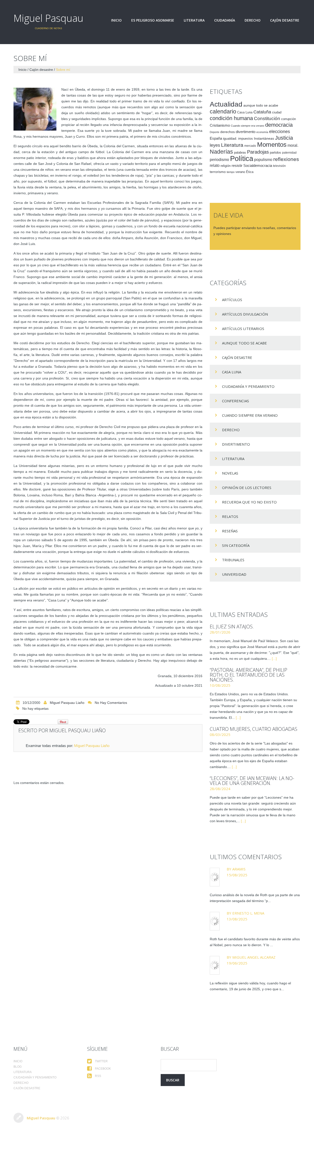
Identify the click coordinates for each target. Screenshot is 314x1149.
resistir (237, 165)
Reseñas (230, 530)
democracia (279, 125)
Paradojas (258, 152)
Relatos (230, 516)
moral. (293, 145)
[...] (274, 658)
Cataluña (262, 112)
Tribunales (233, 559)
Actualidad (226, 104)
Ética (249, 172)
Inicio (116, 20)
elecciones (279, 131)
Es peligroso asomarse (152, 20)
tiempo (231, 172)
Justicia (284, 138)
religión (226, 166)
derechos (227, 132)
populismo (263, 160)
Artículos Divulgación (245, 314)
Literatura (194, 20)
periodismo (219, 160)
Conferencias (235, 400)
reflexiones (286, 159)
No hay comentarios (111, 703)
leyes (215, 145)
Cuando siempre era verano (247, 125)
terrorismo (218, 172)
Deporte (214, 132)
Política (241, 158)
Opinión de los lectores (246, 487)
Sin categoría (235, 545)
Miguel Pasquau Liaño (67, 703)
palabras (240, 152)
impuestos (245, 138)
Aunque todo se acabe (244, 343)
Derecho (253, 20)
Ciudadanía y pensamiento (248, 386)
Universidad (234, 574)
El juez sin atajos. (232, 626)
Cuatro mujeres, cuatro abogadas (253, 729)
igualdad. (230, 138)
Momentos (272, 144)
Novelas (230, 473)
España (216, 138)
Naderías (221, 151)
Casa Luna (244, 112)
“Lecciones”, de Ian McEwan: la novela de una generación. (252, 780)
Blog (17, 1066)
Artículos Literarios (243, 328)
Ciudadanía (224, 20)
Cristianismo (220, 125)
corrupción (288, 119)
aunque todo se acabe (260, 105)
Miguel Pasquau (48, 18)
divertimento (245, 132)
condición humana (231, 118)
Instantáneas (264, 138)
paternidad (289, 152)
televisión (279, 166)
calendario (223, 111)
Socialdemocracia (257, 166)
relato (215, 165)
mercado (250, 145)
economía (262, 132)
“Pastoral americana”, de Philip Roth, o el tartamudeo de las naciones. (248, 675)
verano (240, 172)
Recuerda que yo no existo (249, 502)
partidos (275, 152)
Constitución (267, 118)
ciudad (276, 112)
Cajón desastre (284, 20)
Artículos (232, 299)
